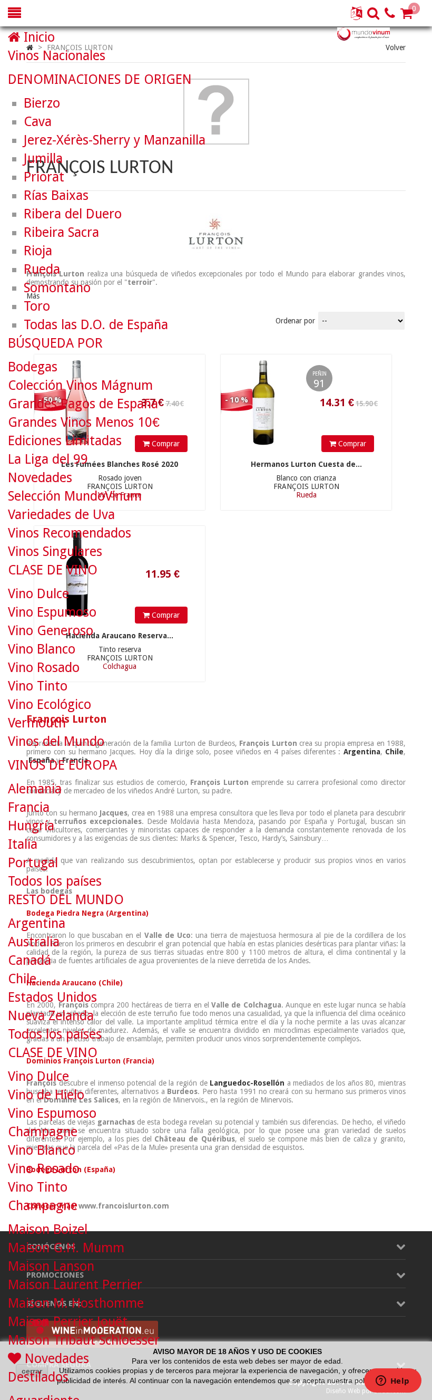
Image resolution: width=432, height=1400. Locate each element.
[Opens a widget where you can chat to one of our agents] (392, 1381)
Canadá (29, 960)
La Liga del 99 (48, 459)
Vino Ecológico (49, 704)
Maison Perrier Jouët (67, 1321)
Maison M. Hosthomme (76, 1303)
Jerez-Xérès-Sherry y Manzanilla (114, 140)
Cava (38, 121)
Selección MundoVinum (75, 496)
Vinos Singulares (55, 551)
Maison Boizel (47, 1229)
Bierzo (42, 103)
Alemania (35, 789)
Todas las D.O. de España (96, 324)
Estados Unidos (52, 997)
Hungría (31, 825)
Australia (34, 942)
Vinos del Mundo (56, 741)
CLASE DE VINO (52, 570)
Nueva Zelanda (51, 1015)
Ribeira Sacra (61, 232)
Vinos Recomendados (69, 533)
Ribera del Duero (73, 214)
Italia (22, 844)
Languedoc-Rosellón (247, 1083)
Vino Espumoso (52, 612)
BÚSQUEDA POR (55, 343)
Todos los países (55, 881)
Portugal (33, 862)
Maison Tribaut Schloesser (84, 1340)
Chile (22, 978)
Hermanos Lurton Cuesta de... (306, 464)
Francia (29, 807)
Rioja (38, 250)
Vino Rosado (44, 667)
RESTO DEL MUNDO (66, 899)
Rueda (42, 269)
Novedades (40, 477)
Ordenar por (295, 321)
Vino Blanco (41, 649)
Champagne (42, 1131)
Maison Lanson (51, 1266)
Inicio (37, 37)
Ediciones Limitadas (65, 440)
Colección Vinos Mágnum (80, 385)
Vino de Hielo (46, 1094)
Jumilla (43, 158)
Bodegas (32, 367)
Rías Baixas (56, 195)
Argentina (36, 923)
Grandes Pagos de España (83, 403)
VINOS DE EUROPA (62, 765)
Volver (396, 47)
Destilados (38, 1377)
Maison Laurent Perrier (75, 1284)
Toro (37, 306)
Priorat (44, 177)
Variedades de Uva (61, 514)
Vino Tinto (37, 686)
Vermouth (37, 723)
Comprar (351, 443)
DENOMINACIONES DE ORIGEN (100, 79)
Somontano (57, 287)
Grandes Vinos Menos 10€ (84, 422)
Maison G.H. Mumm (66, 1247)
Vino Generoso (50, 630)
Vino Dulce (38, 593)
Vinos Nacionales (56, 55)
